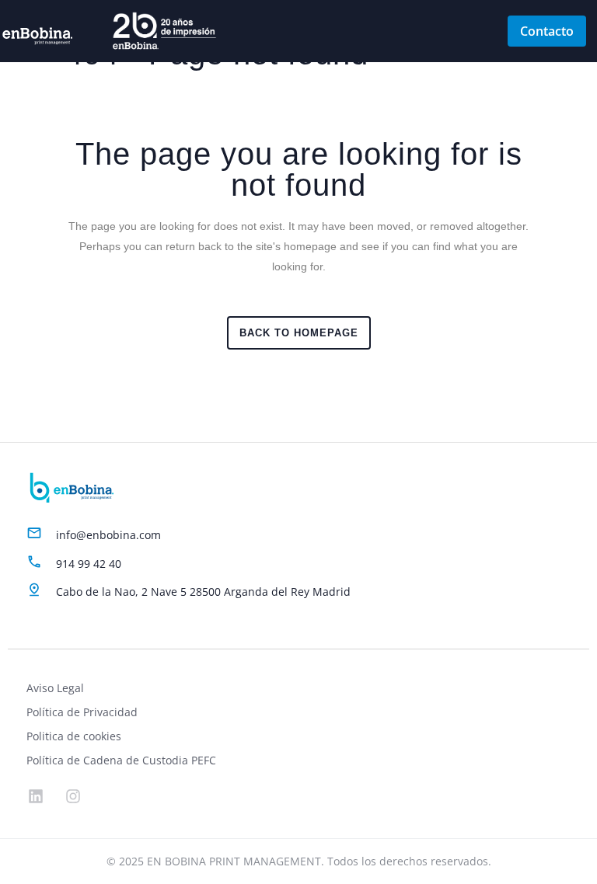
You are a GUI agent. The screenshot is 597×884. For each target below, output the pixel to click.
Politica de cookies (73, 736)
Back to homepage (298, 333)
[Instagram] (73, 796)
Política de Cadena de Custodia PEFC (121, 760)
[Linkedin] (35, 796)
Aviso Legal (55, 687)
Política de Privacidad (82, 712)
